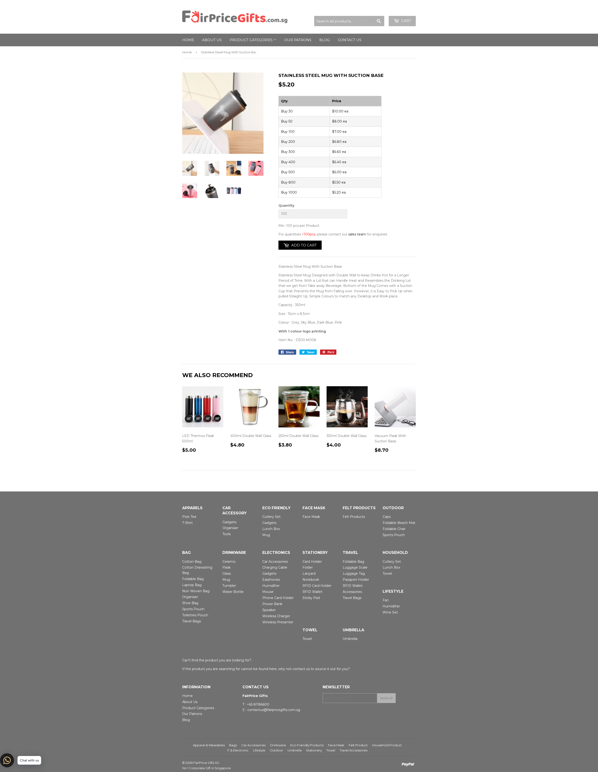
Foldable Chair (394, 529)
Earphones (271, 579)
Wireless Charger (276, 616)
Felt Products (354, 517)
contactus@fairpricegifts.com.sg (273, 710)
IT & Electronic (238, 750)
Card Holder (312, 561)
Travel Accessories (353, 750)
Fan (386, 600)
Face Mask (311, 517)
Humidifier (271, 586)
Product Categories (252, 40)
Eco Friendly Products (307, 745)
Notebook (311, 579)
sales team (357, 234)
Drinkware (278, 745)
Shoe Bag (190, 603)
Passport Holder (356, 579)
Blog (324, 40)
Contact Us (349, 40)
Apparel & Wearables (209, 745)
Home (188, 40)
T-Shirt (187, 523)
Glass (226, 573)
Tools (226, 534)
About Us (189, 702)
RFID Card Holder (317, 586)
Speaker (269, 610)
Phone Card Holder (278, 598)
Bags (233, 745)
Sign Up (386, 698)
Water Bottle (233, 592)
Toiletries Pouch (195, 615)
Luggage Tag (354, 573)
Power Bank (272, 604)
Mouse (268, 592)
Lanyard (309, 573)
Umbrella (350, 639)
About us (212, 40)
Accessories (352, 592)
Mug (266, 535)
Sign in (374, 10)
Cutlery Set (271, 517)
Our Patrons (297, 40)
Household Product (387, 745)
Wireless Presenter (277, 622)
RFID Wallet (312, 592)
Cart (405, 20)
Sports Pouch (394, 535)
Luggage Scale (355, 567)
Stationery (314, 750)
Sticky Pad (311, 598)
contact (298, 669)
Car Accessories (275, 561)
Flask (226, 567)
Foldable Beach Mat (399, 523)
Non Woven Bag (196, 591)
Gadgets (229, 522)
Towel (387, 573)
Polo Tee (189, 517)
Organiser (230, 528)
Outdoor (276, 750)
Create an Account (401, 10)
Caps (387, 517)
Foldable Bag (193, 579)
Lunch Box (271, 529)
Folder (308, 567)
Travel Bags (191, 621)
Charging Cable (274, 567)
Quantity (286, 205)
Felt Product (358, 745)
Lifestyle (259, 750)
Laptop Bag (192, 585)
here (273, 669)
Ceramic (229, 561)
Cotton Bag (191, 561)
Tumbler (229, 586)
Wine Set (390, 612)
